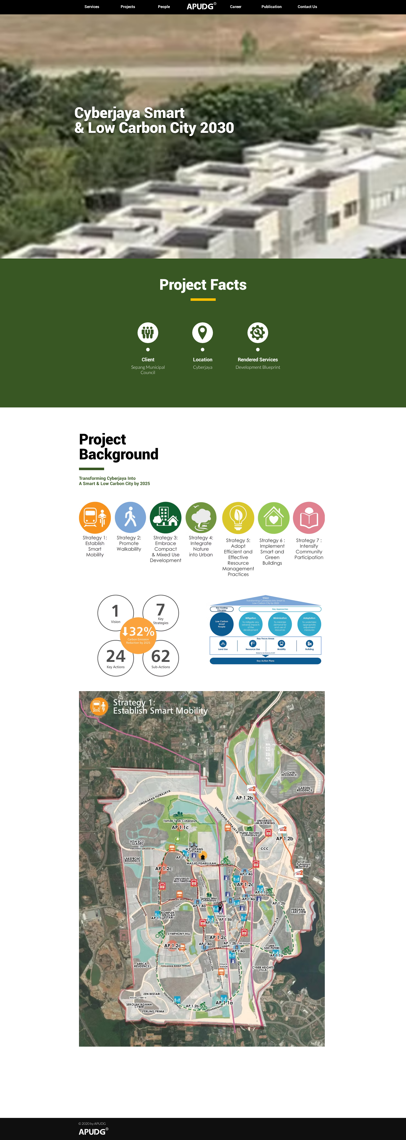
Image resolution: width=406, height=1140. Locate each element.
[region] (202, 542)
